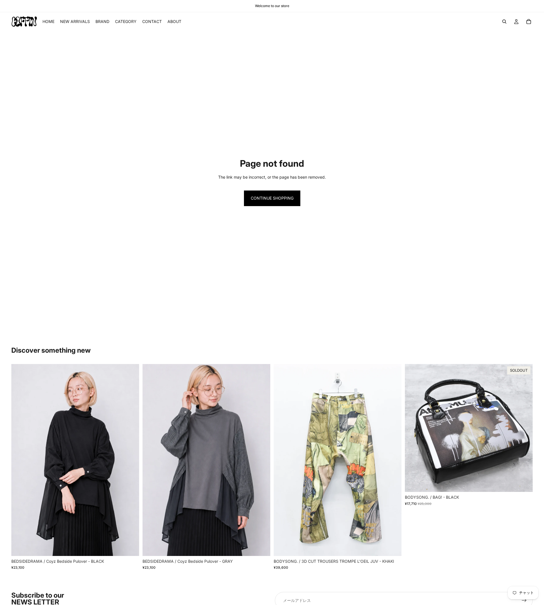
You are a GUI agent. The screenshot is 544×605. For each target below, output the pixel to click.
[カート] (528, 21)
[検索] (504, 21)
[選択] (130, 547)
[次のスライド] (130, 460)
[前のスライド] (19, 460)
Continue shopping (272, 198)
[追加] (393, 547)
